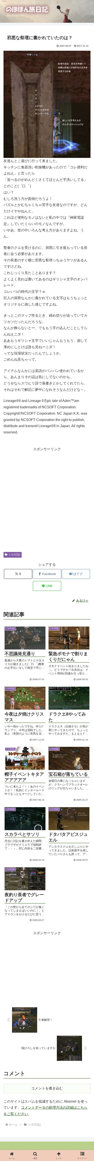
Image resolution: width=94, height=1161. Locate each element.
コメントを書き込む (47, 1088)
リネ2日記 (14, 554)
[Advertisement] (47, 499)
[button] (81, 708)
